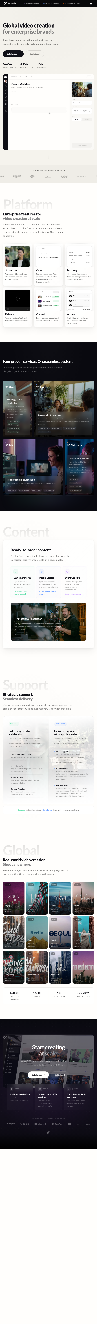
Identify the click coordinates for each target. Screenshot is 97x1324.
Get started (12, 54)
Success (21, 810)
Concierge (47, 810)
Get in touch (34, 54)
